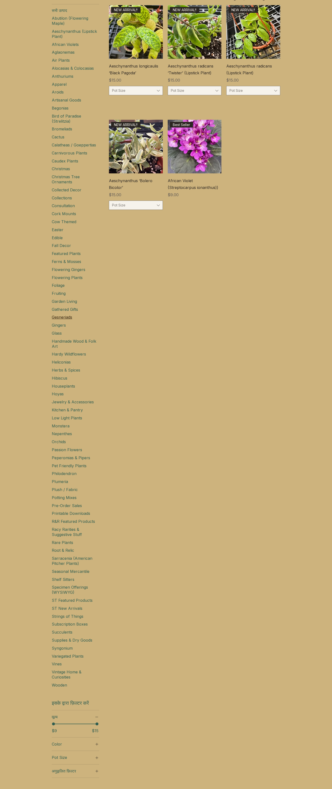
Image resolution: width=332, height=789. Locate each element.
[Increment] (159, 102)
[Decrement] (113, 102)
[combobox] (136, 90)
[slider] (53, 724)
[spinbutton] (136, 102)
